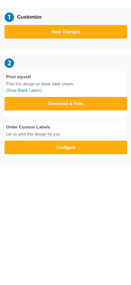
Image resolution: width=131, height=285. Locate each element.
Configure (66, 147)
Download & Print (65, 103)
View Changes (65, 32)
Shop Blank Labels (24, 90)
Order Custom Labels (33, 130)
